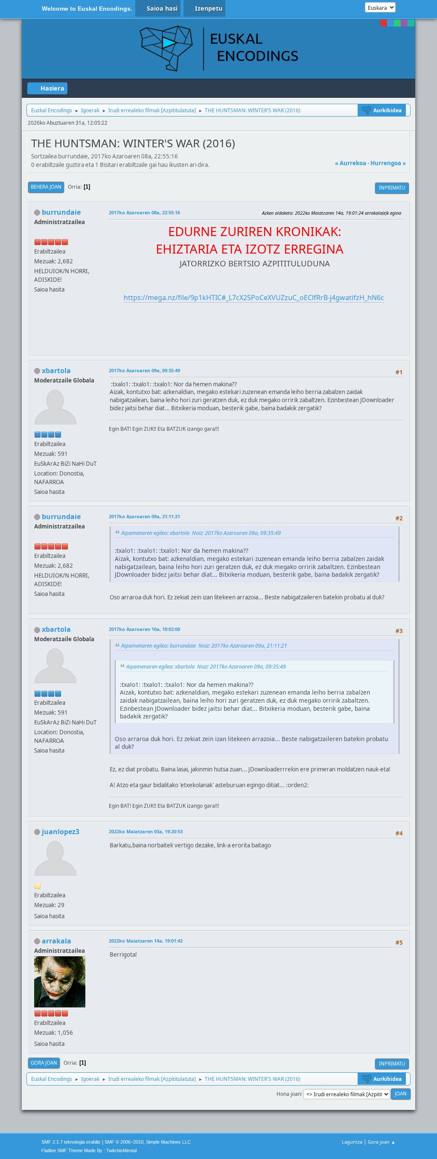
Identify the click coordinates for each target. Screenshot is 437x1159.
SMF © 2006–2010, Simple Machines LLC (148, 1141)
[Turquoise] (411, 23)
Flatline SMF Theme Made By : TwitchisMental (89, 1150)
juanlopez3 (60, 831)
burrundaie (61, 212)
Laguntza (352, 1142)
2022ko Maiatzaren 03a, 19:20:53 (146, 831)
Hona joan (289, 1093)
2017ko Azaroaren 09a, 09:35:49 (144, 370)
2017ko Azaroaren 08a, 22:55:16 (144, 212)
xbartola (56, 370)
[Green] (397, 23)
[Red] (383, 23)
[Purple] (404, 23)
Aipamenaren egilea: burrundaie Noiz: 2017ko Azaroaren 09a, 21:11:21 (204, 645)
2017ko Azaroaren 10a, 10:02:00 (144, 629)
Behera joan (46, 187)
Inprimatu (392, 187)
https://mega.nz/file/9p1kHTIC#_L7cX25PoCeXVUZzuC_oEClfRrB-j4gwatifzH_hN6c (254, 297)
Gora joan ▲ (382, 1142)
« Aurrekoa (350, 163)
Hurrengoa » (388, 163)
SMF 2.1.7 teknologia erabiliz (71, 1141)
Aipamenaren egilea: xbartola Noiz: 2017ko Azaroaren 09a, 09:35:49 (201, 533)
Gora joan (44, 1063)
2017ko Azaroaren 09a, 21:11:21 (144, 516)
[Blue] (390, 23)
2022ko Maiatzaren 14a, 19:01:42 (146, 940)
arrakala (56, 941)
